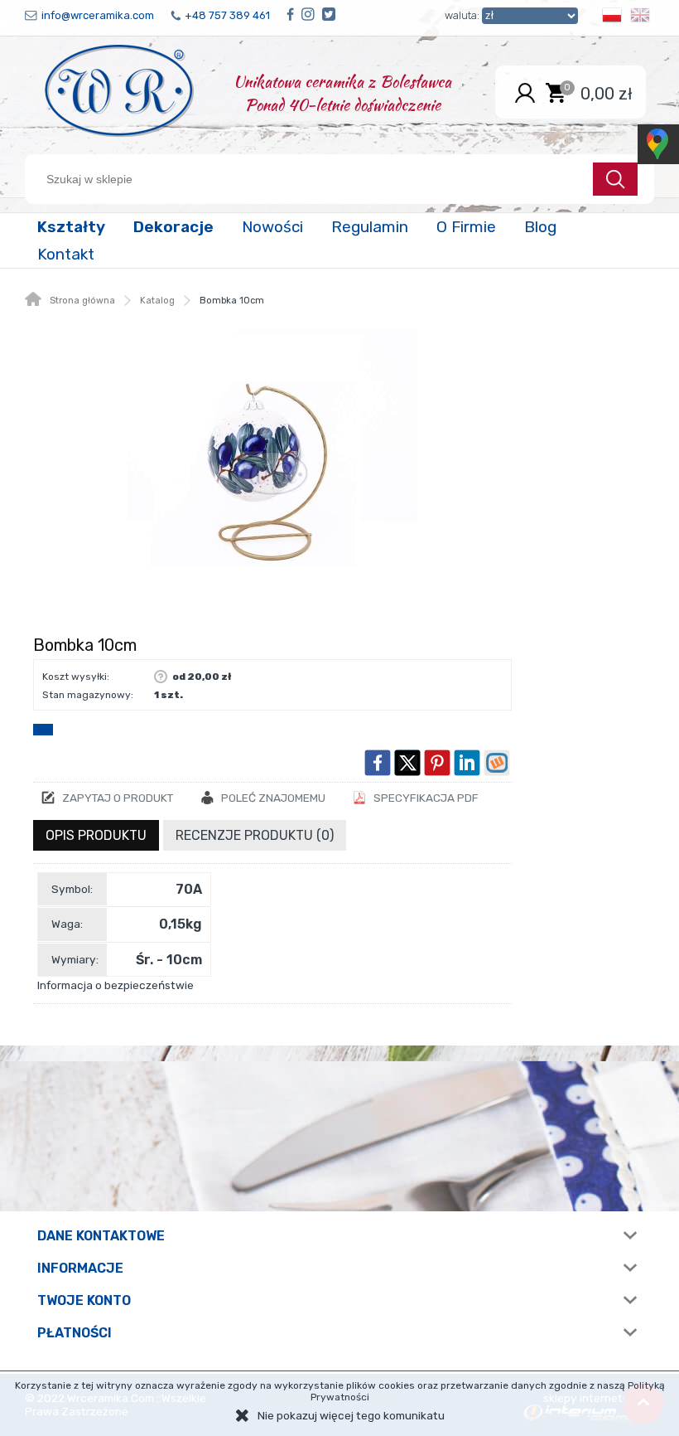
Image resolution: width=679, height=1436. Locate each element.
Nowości (272, 226)
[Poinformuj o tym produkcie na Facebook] (377, 763)
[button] (612, 18)
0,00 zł (606, 93)
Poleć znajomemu (273, 797)
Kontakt (65, 254)
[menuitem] (73, 226)
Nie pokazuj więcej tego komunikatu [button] (351, 1415)
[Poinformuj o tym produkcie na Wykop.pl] (497, 763)
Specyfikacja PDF (426, 797)
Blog (540, 226)
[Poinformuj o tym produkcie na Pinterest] (437, 763)
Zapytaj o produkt (117, 797)
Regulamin (369, 226)
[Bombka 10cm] (272, 473)
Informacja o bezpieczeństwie (115, 985)
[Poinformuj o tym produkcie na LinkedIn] (467, 763)
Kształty (71, 226)
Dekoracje (173, 226)
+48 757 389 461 (227, 15)
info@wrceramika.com (97, 15)
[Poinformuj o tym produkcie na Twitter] (407, 763)
